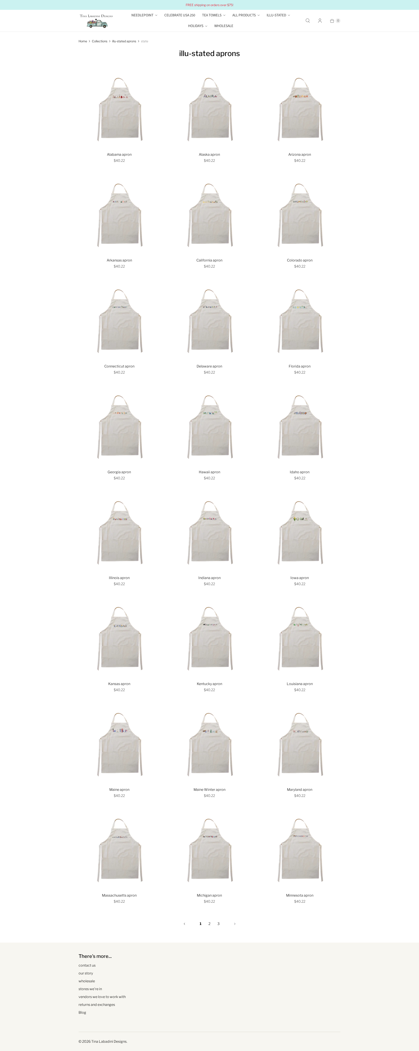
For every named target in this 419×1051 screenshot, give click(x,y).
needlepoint (142, 15)
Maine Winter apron (209, 790)
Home (83, 41)
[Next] (235, 924)
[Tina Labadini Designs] (96, 20)
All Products (244, 15)
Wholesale (223, 26)
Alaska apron (209, 154)
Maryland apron (299, 790)
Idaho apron (299, 472)
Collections (99, 41)
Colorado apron (300, 260)
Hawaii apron (209, 472)
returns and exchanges (97, 1005)
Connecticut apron (119, 366)
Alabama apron (119, 154)
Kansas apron (119, 684)
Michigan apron (209, 895)
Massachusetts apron (119, 895)
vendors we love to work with (102, 997)
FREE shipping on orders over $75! (209, 5)
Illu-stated (276, 15)
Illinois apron (119, 578)
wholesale (87, 981)
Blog (82, 1012)
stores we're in (90, 989)
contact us (87, 965)
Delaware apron (209, 366)
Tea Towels (212, 15)
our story (86, 973)
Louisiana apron (300, 684)
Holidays (195, 26)
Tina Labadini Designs (109, 1041)
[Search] (308, 20)
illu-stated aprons (124, 41)
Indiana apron (209, 578)
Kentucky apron (209, 684)
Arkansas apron (119, 260)
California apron (209, 260)
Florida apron (300, 366)
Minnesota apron (299, 895)
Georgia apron (119, 472)
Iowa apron (299, 578)
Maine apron (119, 790)
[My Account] (320, 20)
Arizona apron (299, 154)
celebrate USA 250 (179, 15)
